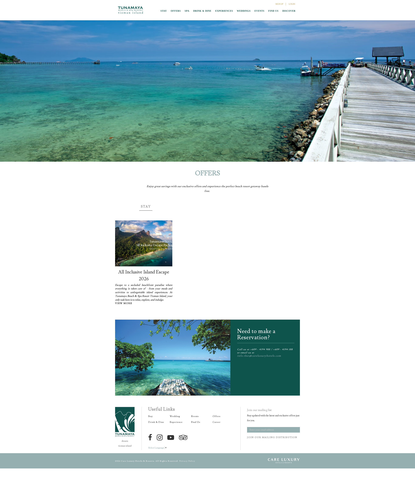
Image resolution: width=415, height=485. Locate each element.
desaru (125, 441)
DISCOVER (289, 11)
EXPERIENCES (224, 11)
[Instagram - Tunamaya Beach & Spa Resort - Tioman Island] (160, 437)
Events (195, 416)
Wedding (175, 416)
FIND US (273, 11)
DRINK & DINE (202, 11)
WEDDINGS (244, 11)
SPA (187, 11)
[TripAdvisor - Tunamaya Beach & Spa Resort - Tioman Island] (184, 437)
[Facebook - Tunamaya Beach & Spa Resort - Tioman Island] (151, 437)
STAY (163, 11)
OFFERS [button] (176, 11)
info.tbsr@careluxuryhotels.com (259, 355)
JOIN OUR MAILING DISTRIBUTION (272, 437)
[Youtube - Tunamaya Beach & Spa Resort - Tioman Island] (171, 437)
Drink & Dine (156, 422)
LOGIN (292, 4)
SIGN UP (279, 4)
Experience (176, 422)
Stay (146, 207)
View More (123, 303)
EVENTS (259, 11)
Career (216, 422)
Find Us (195, 422)
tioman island (124, 445)
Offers (216, 416)
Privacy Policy (187, 461)
